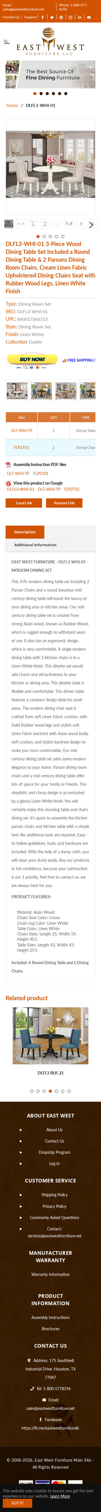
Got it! (18, 1503)
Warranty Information (50, 1274)
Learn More (60, 1496)
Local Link (24, 503)
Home (12, 105)
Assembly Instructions (50, 1317)
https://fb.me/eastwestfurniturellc (50, 1428)
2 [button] (41, 93)
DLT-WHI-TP (18, 473)
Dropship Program (54, 1152)
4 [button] (53, 93)
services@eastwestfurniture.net (54, 1235)
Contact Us (11, 17)
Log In (54, 1163)
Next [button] (91, 225)
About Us (54, 1129)
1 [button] (34, 93)
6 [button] (65, 93)
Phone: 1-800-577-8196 (73, 7)
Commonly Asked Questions (54, 1217)
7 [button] (68, 1091)
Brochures (50, 1328)
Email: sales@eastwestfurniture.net (23, 7)
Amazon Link (64, 503)
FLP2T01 (41, 473)
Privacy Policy (54, 1206)
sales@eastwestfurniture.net (50, 1408)
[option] (50, 74)
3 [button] (47, 93)
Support (30, 17)
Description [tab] (25, 531)
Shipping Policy (55, 1194)
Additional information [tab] (35, 544)
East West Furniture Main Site (63, 1460)
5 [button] (59, 93)
